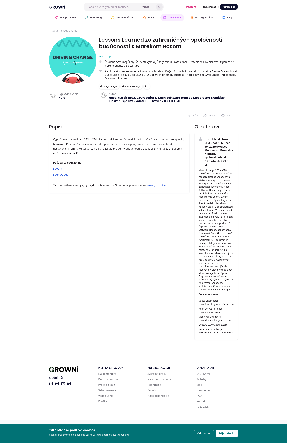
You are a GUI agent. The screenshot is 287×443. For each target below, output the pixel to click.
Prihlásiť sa (229, 6)
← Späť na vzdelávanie (63, 30)
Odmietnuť (204, 433)
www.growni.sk (156, 185)
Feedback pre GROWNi (211, 406)
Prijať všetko (226, 433)
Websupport (107, 56)
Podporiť (191, 6)
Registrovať (209, 6)
